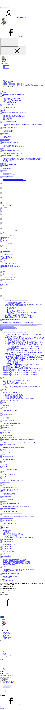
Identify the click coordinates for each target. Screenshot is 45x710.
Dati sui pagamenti (3, 484)
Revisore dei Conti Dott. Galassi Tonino (10, 145)
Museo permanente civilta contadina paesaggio (8, 328)
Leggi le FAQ (5, 684)
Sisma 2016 (2, 377)
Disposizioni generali (4, 92)
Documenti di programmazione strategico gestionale (12, 100)
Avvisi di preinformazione (11, 307)
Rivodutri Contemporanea (7, 70)
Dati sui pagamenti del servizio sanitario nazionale (9, 489)
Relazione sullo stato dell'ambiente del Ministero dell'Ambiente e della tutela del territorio (18, 537)
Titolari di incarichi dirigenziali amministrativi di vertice (10, 150)
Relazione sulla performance (5, 222)
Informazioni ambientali (4, 525)
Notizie (4, 661)
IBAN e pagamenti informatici (5, 496)
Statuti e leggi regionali (7, 101)
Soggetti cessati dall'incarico (7, 119)
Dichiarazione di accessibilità (8, 692)
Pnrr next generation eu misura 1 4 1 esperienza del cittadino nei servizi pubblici (16, 367)
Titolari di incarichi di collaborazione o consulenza (9, 142)
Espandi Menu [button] (2, 91)
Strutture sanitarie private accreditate (6, 539)
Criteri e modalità (3, 402)
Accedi (1, 78)
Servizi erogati (2, 454)
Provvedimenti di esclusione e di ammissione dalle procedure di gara (16, 314)
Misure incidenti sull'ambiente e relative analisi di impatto (12, 533)
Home (4, 80)
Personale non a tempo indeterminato (6, 176)
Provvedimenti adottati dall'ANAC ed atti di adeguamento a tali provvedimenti (16, 563)
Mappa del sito (3, 706)
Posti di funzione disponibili (7, 160)
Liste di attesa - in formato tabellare (9, 474)
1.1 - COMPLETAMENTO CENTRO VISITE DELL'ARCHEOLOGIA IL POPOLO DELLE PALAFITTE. (24, 338)
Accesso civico (3, 566)
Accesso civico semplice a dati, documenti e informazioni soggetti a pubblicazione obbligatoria (19, 569)
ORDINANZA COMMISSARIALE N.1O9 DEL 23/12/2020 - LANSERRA (16, 380)
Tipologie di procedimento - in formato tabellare (11, 263)
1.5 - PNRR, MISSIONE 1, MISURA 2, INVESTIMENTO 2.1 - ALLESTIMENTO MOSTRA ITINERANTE (24, 344)
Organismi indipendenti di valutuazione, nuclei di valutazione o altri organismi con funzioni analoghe (17, 439)
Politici (4, 636)
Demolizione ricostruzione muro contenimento (13, 396)
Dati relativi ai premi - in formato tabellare (10, 235)
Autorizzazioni (5, 656)
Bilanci (1, 412)
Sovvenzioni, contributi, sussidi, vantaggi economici (9, 400)
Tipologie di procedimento (5, 260)
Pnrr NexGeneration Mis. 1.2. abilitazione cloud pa (11, 369)
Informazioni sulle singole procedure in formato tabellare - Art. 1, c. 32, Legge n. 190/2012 (18, 84)
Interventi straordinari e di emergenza (6, 546)
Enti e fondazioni (6, 635)
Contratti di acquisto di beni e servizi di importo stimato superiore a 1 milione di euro (19, 316)
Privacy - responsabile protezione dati (6, 580)
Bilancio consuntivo (6, 418)
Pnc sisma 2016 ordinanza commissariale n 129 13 (11, 392)
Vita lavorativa (5, 644)
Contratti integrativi (6, 199)
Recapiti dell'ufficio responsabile (8, 269)
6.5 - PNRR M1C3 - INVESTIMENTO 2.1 (12, 363)
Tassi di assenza (5, 185)
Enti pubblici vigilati (3, 240)
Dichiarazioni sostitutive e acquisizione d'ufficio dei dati (10, 266)
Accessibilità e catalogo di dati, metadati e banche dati (9, 573)
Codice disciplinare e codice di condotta (9, 102)
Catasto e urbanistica (6, 647)
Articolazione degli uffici (4, 133)
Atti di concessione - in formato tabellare (10, 410)
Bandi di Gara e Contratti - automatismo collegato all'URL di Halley (12, 290)
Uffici (4, 634)
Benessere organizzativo (4, 237)
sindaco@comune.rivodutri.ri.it (8, 681)
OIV (1, 202)
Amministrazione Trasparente (8, 81)
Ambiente (4, 654)
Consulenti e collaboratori (4, 140)
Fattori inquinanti (6, 532)
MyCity (2, 708)
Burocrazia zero (3, 109)
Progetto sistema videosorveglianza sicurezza (8, 327)
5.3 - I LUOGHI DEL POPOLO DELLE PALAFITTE (14, 360)
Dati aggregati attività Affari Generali (6, 257)
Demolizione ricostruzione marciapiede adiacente (13, 397)
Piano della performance (4, 217)
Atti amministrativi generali (7, 99)
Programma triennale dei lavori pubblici (14, 303)
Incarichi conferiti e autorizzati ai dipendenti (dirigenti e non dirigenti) (12, 186)
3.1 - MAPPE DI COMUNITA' (10, 347)
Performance (2, 210)
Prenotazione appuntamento (7, 685)
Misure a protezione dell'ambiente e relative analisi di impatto (13, 534)
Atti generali (2, 95)
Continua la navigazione (4, 7)
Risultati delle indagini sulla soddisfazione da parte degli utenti (13, 480)
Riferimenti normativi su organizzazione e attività (11, 98)
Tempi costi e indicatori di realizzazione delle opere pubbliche (11, 513)
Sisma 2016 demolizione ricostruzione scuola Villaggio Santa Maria (14, 383)
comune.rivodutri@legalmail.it (8, 682)
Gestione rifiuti (3, 476)
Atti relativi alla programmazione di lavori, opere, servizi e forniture (16, 300)
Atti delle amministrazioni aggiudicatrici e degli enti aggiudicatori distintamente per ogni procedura (20, 297)
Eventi (4, 669)
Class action (2, 461)
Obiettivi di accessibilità (7, 577)
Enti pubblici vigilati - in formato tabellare (10, 243)
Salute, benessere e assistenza (8, 655)
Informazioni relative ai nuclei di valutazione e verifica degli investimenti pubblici (17, 506)
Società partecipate (3, 245)
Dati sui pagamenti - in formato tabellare (10, 487)
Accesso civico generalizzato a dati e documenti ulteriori (12, 570)
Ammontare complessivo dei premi (6, 227)
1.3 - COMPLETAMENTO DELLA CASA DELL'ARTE (15, 340)
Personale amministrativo (7, 637)
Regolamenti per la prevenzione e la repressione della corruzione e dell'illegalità (16, 561)
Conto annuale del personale (7, 173)
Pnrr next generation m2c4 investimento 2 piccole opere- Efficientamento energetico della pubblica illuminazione (22, 368)
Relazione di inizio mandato (7, 118)
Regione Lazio (3, 8)
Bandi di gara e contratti (7, 82)
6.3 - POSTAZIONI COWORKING (11, 362)
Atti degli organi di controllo (7, 131)
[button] (6, 65)
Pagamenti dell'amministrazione (5, 482)
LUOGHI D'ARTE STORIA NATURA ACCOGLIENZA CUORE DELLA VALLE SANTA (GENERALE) (24, 337)
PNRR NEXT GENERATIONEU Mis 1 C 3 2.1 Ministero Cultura (14, 332)
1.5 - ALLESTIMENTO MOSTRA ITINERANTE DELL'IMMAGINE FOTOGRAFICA (23, 346)
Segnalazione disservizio (7, 686)
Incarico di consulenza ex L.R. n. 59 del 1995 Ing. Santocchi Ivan (14, 146)
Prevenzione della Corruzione (5, 556)
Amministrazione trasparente (8, 689)
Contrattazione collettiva (4, 191)
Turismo (4, 648)
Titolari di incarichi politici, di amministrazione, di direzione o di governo (13, 112)
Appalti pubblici (5, 646)
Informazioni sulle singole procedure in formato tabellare (12, 83)
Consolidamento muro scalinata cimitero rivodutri (13, 394)
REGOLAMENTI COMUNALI (6, 555)
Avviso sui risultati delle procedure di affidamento (15, 310)
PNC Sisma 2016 (3, 389)
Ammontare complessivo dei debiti (9, 494)
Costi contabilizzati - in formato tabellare (10, 469)
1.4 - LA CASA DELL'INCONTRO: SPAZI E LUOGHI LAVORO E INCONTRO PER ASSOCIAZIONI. (24, 341)
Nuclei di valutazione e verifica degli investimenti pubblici (10, 503)
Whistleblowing (3, 581)
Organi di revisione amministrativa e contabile (8, 444)
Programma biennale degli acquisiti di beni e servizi (16, 302)
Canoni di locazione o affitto (5, 432)
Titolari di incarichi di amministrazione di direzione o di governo (14, 116)
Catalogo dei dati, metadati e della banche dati (10, 576)
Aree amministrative (6, 633)
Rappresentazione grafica (4, 256)
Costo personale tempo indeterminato (9, 174)
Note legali (4, 691)
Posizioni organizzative (4, 165)
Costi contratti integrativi (7, 200)
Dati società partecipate (7, 248)
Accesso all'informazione (7, 71)
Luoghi (4, 668)
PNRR (4, 69)
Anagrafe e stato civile (6, 642)
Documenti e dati (6, 638)
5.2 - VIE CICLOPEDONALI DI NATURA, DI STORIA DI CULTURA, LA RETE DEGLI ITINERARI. (24, 359)
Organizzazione (3, 110)
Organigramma (5, 137)
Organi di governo (6, 632)
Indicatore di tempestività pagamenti (6, 490)
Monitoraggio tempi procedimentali (6, 265)
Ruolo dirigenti (5, 161)
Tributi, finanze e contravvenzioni (8, 653)
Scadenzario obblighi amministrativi (9, 107)
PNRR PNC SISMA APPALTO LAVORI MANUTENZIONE (14, 366)
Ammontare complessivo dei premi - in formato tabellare (12, 230)
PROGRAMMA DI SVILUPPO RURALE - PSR (9, 291)
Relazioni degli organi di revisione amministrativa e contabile (13, 447)
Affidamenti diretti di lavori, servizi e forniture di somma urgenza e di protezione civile (22, 312)
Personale (2, 148)
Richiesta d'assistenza (6, 687)
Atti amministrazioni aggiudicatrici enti (7, 326)
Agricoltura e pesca (6, 657)
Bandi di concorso (3, 207)
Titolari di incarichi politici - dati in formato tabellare (12, 115)
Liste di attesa (2, 471)
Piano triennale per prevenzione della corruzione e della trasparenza (12, 94)
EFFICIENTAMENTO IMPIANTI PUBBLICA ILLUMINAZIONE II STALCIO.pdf (13, 608)
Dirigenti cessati (3, 163)
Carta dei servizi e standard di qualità (6, 456)
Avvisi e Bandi (9, 309)
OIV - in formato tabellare (7, 205)
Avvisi (4, 663)
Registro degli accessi (6, 571)
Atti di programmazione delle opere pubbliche (8, 508)
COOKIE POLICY (3, 5)
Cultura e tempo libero (6, 643)
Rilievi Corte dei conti (6, 452)
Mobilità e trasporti (6, 649)
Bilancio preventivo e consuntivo (6, 414)
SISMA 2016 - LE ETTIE (7, 384)
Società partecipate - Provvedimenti (9, 249)
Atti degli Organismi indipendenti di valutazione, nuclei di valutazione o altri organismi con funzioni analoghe (22, 442)
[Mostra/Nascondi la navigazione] (9, 42)
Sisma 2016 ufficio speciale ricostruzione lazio (11, 382)
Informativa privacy (6, 690)
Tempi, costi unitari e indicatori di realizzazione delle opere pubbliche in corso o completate (18, 516)
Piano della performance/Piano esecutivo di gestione (12, 220)
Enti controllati (3, 238)
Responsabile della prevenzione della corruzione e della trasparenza (14, 560)
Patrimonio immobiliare (4, 427)
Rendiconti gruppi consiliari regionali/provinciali (8, 127)
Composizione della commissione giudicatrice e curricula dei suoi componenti (18, 315)
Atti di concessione (3, 407)
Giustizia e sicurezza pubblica (8, 652)
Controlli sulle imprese (4, 284)
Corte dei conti (3, 449)
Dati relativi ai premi (4, 232)
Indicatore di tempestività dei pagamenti (9, 493)
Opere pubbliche (3, 501)
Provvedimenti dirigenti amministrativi (7, 279)
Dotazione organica (3, 170)
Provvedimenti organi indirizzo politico (7, 274)
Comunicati (5, 662)
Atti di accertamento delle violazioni (9, 564)
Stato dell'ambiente (6, 531)
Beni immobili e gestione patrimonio (6, 425)
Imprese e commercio (6, 645)
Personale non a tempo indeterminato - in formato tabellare (13, 179)
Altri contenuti (2, 553)
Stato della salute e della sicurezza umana (10, 536)
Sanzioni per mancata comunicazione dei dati (8, 121)
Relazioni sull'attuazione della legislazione (10, 535)
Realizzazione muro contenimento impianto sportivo (14, 395)
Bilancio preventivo (6, 417)
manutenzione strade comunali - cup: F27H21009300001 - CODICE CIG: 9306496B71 (20, 398)
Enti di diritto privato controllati (5, 251)
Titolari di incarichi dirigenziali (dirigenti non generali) (9, 155)
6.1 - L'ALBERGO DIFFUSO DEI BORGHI (13, 336)
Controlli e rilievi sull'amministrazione (7, 437)
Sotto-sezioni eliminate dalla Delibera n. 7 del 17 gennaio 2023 (11, 294)
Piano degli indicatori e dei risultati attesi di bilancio (9, 420)
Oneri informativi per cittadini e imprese (7, 104)
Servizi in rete (2, 477)
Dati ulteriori (2, 579)
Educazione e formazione (7, 651)
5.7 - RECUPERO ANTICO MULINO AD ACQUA (14, 361)
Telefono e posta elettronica (5, 139)
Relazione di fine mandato (7, 117)
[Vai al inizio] (0, 614)
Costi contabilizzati (3, 466)
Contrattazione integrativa (4, 196)
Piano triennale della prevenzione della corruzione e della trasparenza (14, 559)
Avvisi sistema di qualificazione (12, 311)
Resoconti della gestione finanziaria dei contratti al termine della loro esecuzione (18, 317)
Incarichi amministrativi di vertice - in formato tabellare (12, 153)
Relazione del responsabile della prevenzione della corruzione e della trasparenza (17, 562)
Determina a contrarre (11, 308)
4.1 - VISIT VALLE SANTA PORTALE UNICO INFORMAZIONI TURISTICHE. (20, 354)
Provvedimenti (2, 271)
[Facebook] (3, 76)
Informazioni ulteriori (10, 313)
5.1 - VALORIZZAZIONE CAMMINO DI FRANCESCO (15, 358)
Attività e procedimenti (4, 258)
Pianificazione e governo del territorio (6, 518)
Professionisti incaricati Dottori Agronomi (7, 289)
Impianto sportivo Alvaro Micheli (8, 381)
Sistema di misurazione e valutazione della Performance (10, 212)
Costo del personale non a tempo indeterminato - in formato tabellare (14, 180)
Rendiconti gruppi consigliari (8, 130)
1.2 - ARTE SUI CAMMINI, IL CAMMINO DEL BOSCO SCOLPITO (17, 339)
